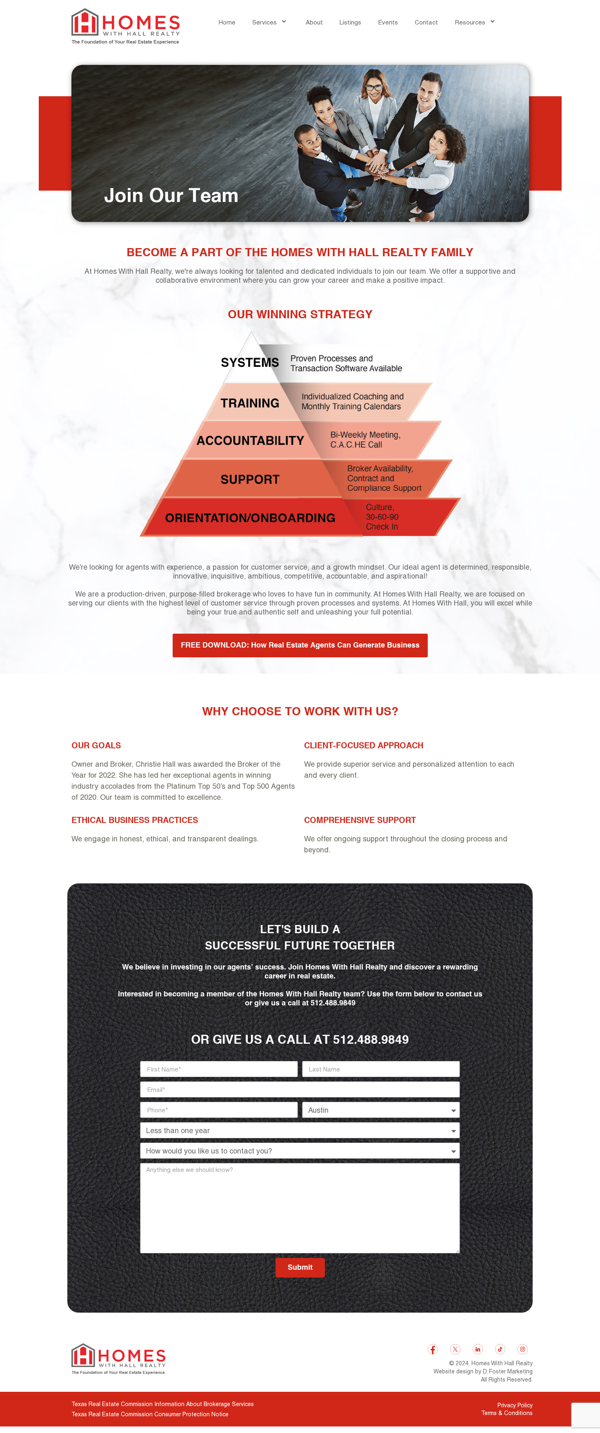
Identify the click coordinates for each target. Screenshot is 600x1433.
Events (388, 22)
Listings (350, 22)
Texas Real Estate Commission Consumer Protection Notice (150, 1414)
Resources (470, 22)
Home (227, 22)
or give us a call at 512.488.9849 (300, 1040)
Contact (426, 22)
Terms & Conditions (507, 1413)
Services (264, 22)
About (314, 22)
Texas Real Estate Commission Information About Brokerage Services (162, 1404)
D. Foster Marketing (508, 1371)
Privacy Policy (515, 1405)
